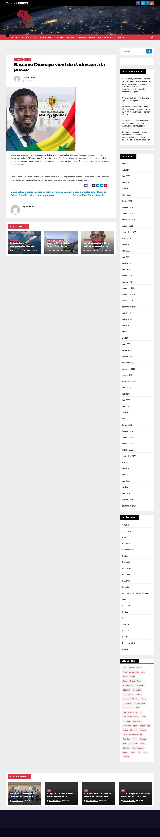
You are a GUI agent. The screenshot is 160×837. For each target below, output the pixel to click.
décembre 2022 (129, 437)
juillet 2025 (127, 245)
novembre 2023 (129, 369)
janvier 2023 (127, 431)
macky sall (137, 721)
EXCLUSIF (127, 581)
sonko (142, 743)
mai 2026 (126, 182)
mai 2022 (126, 481)
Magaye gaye (145, 726)
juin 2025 (126, 251)
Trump (132, 752)
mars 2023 (126, 419)
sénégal (126, 748)
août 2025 (126, 238)
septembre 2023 (129, 381)
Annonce (126, 544)
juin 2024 (126, 325)
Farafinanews (30, 77)
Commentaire (128, 550)
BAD (143, 672)
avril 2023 (126, 413)
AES (124, 668)
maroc (125, 730)
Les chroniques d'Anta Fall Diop (135, 593)
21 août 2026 (55, 801)
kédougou (127, 721)
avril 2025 (126, 263)
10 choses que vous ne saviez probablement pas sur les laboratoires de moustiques (135, 123)
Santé (124, 618)
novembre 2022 (129, 444)
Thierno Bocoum (138, 748)
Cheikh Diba (136, 690)
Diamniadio (127, 703)
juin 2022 (126, 475)
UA (139, 752)
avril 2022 (126, 487)
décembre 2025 (129, 214)
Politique (31, 37)
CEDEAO (126, 690)
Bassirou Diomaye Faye (132, 681)
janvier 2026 (127, 207)
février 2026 (127, 201)
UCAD (145, 752)
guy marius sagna (130, 712)
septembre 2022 (129, 456)
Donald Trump (128, 708)
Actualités (17, 37)
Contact (119, 37)
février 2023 (127, 425)
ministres (143, 730)
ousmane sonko (135, 734)
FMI (137, 708)
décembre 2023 (129, 363)
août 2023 (126, 388)
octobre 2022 (127, 450)
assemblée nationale (131, 672)
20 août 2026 (92, 801)
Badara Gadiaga (129, 677)
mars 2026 (126, 195)
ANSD (139, 668)
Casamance (140, 685)
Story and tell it (128, 643)
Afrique (131, 668)
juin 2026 (126, 176)
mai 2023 (126, 406)
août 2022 (126, 462)
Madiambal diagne (130, 726)
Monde (107, 37)
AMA (124, 537)
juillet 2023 (127, 394)
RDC (125, 743)
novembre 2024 (129, 294)
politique (143, 739)
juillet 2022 (127, 469)
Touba (125, 752)
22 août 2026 (17, 801)
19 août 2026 (129, 801)
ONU (125, 734)
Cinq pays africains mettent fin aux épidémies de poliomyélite (60, 796)
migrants (133, 730)
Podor (135, 739)
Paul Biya (126, 739)
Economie (60, 240)
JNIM (143, 717)
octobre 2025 (127, 226)
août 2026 (126, 164)
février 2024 (127, 350)
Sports (70, 37)
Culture (58, 37)
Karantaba (95, 37)
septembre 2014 (129, 506)
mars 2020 (126, 493)
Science (125, 624)
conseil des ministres (131, 699)
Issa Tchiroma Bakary (131, 717)
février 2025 (127, 276)
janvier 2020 (127, 500)
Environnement (128, 575)
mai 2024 (126, 332)
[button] (152, 37)
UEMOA (126, 757)
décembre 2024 (129, 288)
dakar (144, 699)
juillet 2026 (127, 170)
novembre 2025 (129, 220)
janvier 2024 (127, 357)
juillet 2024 (127, 319)
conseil (138, 694)
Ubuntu (82, 37)
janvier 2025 (127, 282)
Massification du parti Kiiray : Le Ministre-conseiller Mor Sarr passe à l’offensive (97, 246)
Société (125, 631)
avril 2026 (126, 189)
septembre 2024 (129, 307)
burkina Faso (128, 685)
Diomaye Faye (139, 703)
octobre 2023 (127, 375)
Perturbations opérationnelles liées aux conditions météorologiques (24, 246)
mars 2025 (126, 270)
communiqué (128, 694)
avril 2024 (126, 338)
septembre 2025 (129, 232)
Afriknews (126, 531)
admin (29, 801)
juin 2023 (126, 400)
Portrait (125, 612)
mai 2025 (126, 257)
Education (45, 37)
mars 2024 (126, 344)
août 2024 (126, 313)
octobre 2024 (127, 301)
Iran (141, 712)
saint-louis (133, 743)
